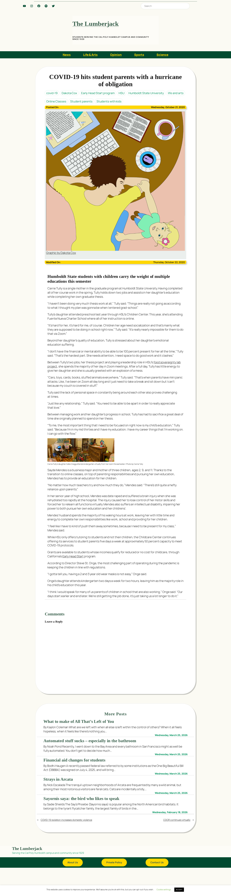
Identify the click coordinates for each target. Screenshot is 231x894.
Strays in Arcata (58, 779)
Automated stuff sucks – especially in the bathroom (89, 740)
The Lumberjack (95, 23)
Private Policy (114, 862)
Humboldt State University (146, 93)
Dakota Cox (69, 93)
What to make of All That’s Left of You (78, 721)
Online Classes (56, 101)
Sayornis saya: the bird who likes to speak (81, 798)
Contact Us (157, 862)
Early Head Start (73, 556)
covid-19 (52, 93)
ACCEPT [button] (179, 889)
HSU (121, 93)
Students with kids (109, 101)
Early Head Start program (98, 93)
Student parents (81, 101)
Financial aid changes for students (74, 760)
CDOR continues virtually (176, 819)
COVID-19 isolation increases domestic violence (66, 819)
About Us (72, 862)
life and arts (176, 93)
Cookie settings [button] (164, 889)
